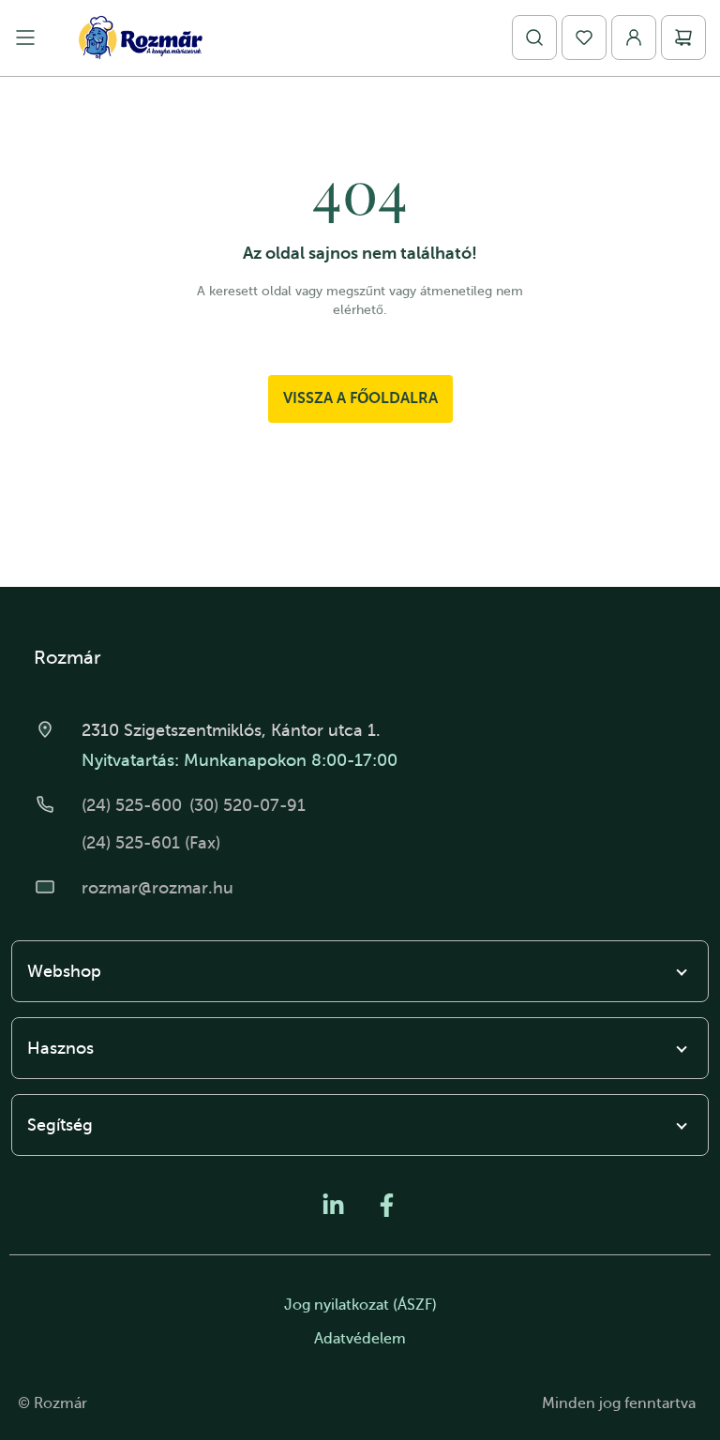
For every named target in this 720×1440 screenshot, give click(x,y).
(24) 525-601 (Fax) (151, 842)
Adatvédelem (360, 1338)
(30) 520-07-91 (247, 805)
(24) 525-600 (132, 805)
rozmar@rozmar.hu (157, 887)
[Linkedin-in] (333, 1205)
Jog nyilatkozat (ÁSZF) (360, 1305)
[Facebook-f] (386, 1205)
